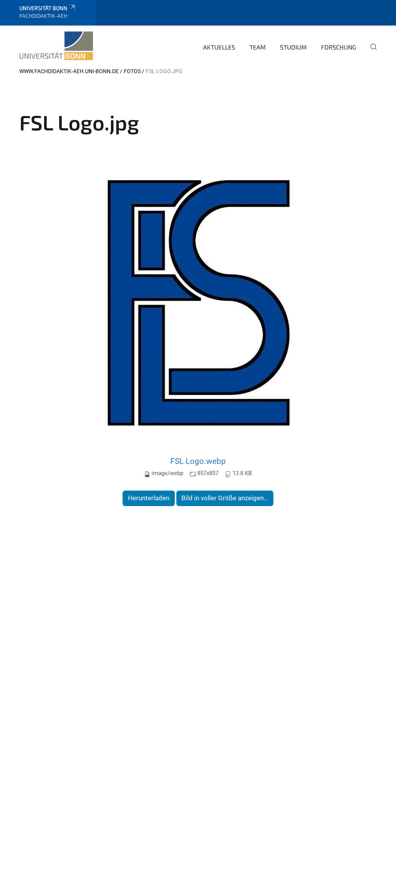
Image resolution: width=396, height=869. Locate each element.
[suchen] (370, 52)
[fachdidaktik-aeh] (56, 46)
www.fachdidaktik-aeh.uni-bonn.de (69, 71)
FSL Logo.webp (198, 461)
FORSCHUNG (338, 47)
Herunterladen (148, 498)
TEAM (257, 47)
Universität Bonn (43, 8)
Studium (293, 47)
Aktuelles (219, 47)
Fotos (132, 71)
